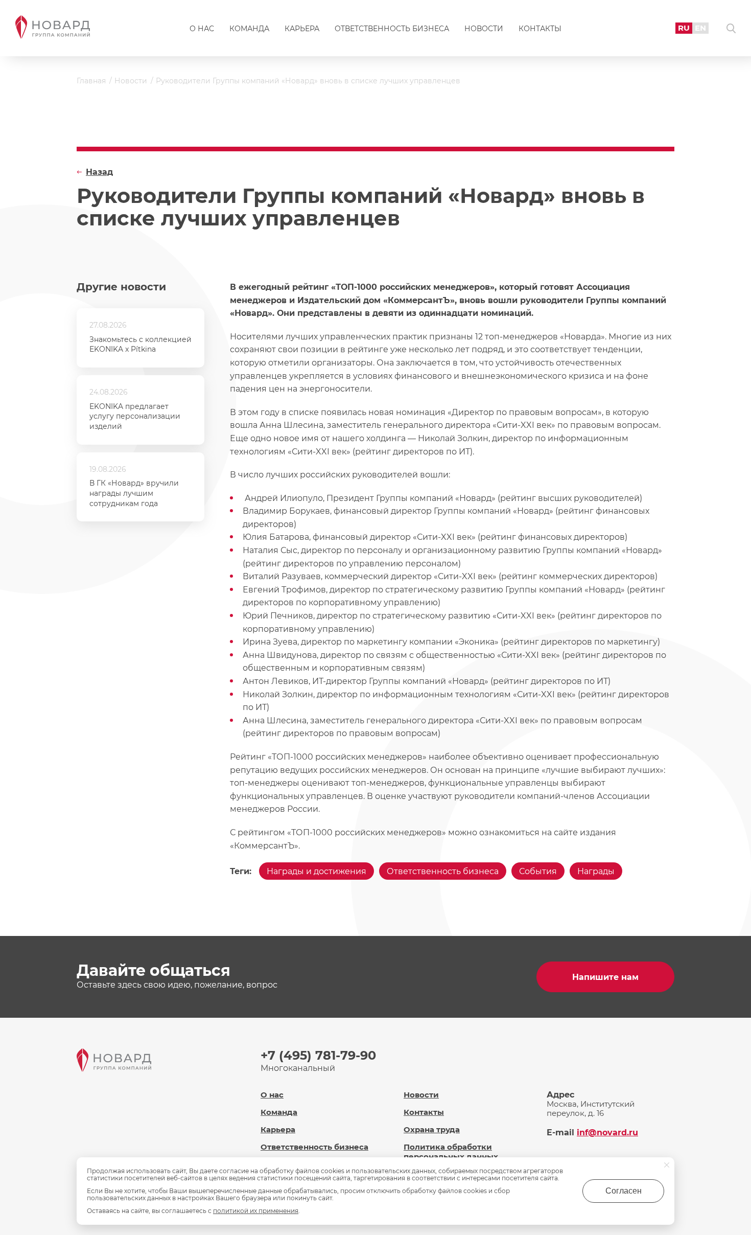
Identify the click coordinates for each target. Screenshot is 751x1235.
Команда (249, 28)
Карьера (302, 28)
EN (700, 28)
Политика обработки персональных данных (451, 1151)
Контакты (540, 28)
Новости (483, 28)
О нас (202, 28)
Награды (596, 871)
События (538, 871)
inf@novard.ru (607, 1132)
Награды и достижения (316, 871)
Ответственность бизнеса (392, 28)
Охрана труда (432, 1129)
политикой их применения (255, 1211)
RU (684, 28)
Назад (99, 172)
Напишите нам (605, 977)
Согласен (623, 1190)
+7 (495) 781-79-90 (318, 1055)
